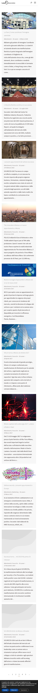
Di (15, 39)
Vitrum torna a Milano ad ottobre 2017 (16, 353)
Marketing (15, 492)
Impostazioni (24, 690)
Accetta (5, 690)
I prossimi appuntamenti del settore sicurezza (19, 162)
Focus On (15, 165)
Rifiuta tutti (14, 690)
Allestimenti (8, 39)
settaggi (4, 687)
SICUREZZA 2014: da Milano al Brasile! (16, 631)
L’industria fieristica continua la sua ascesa (18, 105)
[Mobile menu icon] (35, 2)
